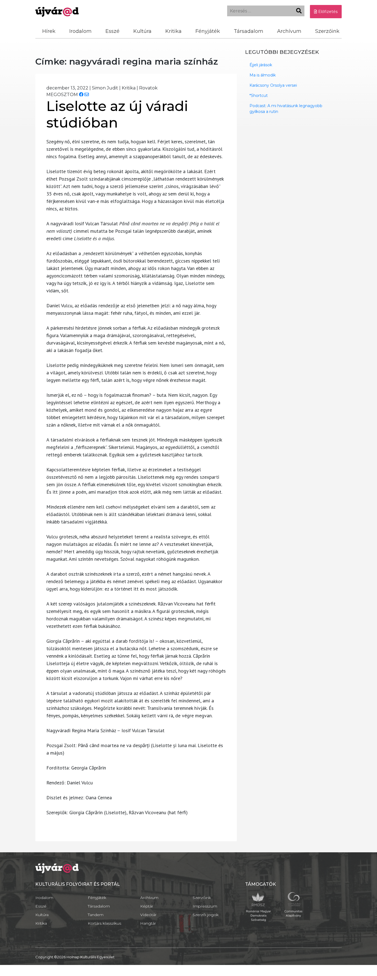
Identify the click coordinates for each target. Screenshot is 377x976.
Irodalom (80, 31)
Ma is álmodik (262, 75)
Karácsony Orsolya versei (273, 85)
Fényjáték (207, 31)
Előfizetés (327, 11)
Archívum (289, 31)
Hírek (48, 31)
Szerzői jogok (206, 914)
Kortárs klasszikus (104, 923)
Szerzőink (327, 31)
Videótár (148, 914)
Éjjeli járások (260, 64)
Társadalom (248, 31)
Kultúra (142, 31)
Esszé (112, 31)
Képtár (146, 906)
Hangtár (148, 923)
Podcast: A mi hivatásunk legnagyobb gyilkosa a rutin (285, 108)
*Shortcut (258, 95)
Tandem (95, 914)
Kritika (173, 31)
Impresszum (205, 906)
